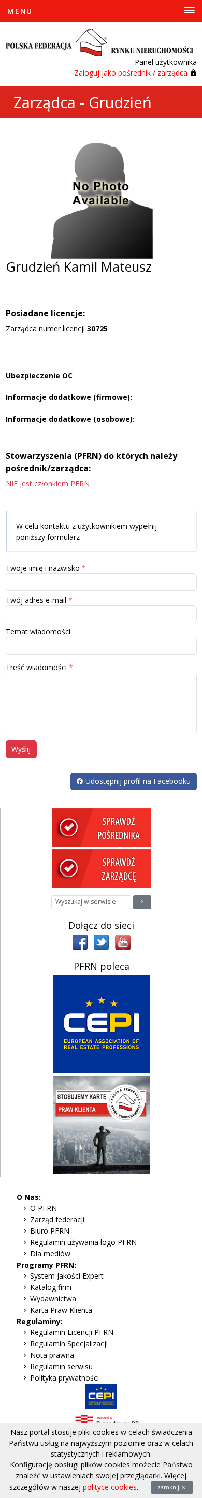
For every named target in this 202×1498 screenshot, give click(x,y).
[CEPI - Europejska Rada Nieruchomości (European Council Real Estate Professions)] (101, 1023)
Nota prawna (52, 1355)
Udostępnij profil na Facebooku (137, 781)
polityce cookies (110, 1487)
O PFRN (43, 1208)
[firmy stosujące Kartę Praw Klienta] (101, 1124)
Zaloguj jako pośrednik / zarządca (130, 73)
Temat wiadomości (38, 631)
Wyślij (21, 749)
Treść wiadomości (36, 667)
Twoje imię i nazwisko (43, 568)
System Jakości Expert (67, 1276)
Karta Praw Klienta (61, 1310)
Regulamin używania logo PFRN (83, 1242)
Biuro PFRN (49, 1231)
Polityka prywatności (64, 1378)
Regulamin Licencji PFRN (71, 1332)
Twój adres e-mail (36, 600)
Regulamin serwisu (61, 1366)
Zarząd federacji (57, 1219)
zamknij (169, 1487)
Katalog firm (50, 1287)
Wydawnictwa (53, 1298)
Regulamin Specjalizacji (69, 1343)
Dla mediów (50, 1253)
